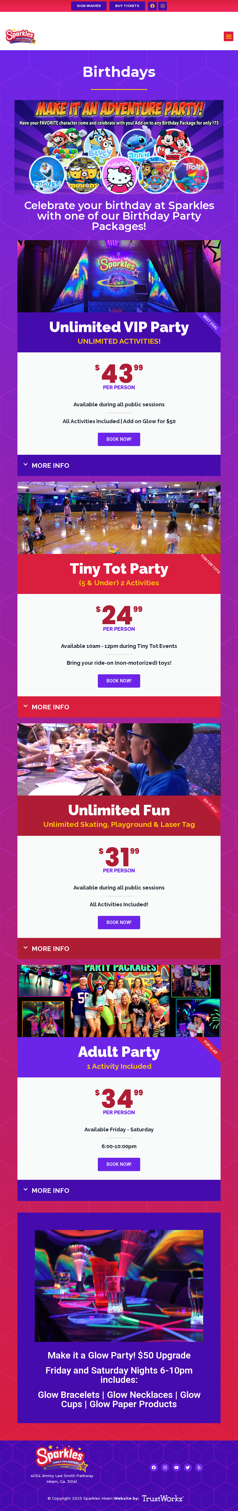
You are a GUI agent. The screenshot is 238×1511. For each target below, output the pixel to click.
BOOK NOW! (119, 439)
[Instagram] (162, 6)
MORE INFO (50, 465)
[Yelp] (199, 1467)
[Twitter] (188, 1467)
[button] (228, 36)
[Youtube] (176, 1467)
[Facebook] (152, 6)
